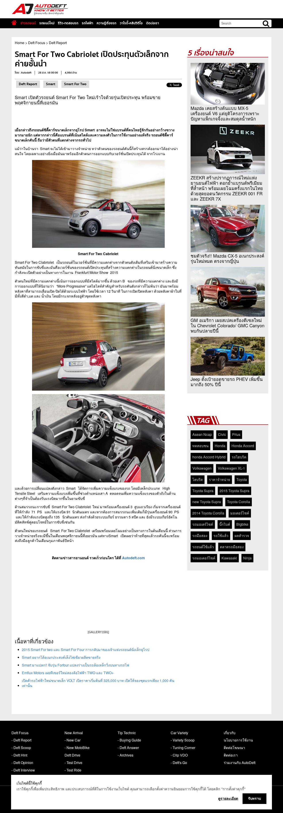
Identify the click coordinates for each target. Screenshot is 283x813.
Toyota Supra (202, 490)
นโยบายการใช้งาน (238, 740)
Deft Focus (36, 42)
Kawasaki (229, 558)
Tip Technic (127, 732)
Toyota (241, 479)
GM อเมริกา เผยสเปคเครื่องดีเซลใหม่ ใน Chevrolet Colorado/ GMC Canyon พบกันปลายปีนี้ (227, 325)
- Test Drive (73, 762)
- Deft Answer (128, 747)
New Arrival (74, 732)
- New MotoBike (77, 747)
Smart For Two (75, 84)
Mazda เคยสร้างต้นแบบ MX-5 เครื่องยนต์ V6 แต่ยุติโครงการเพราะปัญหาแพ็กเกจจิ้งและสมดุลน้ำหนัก (225, 113)
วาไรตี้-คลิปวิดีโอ (131, 23)
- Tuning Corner (183, 747)
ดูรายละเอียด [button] (228, 798)
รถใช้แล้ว (221, 535)
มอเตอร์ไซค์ (239, 513)
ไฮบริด (197, 479)
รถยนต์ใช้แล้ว (203, 546)
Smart (50, 84)
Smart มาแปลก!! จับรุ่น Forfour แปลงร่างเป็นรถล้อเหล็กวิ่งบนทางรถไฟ (75, 665)
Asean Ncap (202, 434)
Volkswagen (202, 468)
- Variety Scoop (183, 740)
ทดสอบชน (200, 445)
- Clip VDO (179, 755)
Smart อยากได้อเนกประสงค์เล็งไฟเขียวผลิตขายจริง (61, 657)
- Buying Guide (129, 740)
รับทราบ (254, 798)
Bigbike (242, 524)
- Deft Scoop (21, 747)
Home (19, 42)
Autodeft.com (133, 557)
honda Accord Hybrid (209, 456)
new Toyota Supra (206, 501)
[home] (14, 22)
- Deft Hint (19, 755)
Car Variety (179, 732)
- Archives (125, 755)
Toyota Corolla (238, 501)
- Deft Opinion (22, 762)
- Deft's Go (179, 762)
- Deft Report (21, 740)
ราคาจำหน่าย (219, 479)
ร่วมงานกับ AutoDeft (239, 762)
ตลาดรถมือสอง (232, 546)
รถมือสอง (199, 535)
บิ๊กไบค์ (224, 524)
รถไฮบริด (239, 456)
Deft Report (58, 42)
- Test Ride (73, 770)
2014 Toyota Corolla (208, 513)
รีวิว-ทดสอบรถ (68, 23)
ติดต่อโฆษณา (234, 747)
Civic (222, 434)
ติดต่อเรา (152, 23)
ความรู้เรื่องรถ (106, 23)
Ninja (247, 558)
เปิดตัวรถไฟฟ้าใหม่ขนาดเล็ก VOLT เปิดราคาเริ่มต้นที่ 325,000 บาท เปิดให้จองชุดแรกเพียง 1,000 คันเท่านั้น (98, 683)
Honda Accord (242, 445)
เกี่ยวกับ (229, 732)
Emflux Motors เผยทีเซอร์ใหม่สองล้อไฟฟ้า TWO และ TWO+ (68, 672)
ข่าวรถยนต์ (28, 23)
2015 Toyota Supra (234, 490)
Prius (236, 434)
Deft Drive (72, 755)
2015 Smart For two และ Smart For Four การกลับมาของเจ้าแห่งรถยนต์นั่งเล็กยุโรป (85, 649)
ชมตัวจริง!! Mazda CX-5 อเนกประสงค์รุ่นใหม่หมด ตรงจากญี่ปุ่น (227, 258)
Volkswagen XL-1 (231, 468)
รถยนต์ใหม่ (46, 23)
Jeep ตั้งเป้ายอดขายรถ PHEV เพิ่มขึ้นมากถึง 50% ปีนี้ (227, 381)
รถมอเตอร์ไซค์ (203, 558)
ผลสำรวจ (242, 535)
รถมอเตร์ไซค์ (202, 524)
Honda (220, 445)
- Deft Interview (23, 770)
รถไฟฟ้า (87, 23)
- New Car (72, 740)
